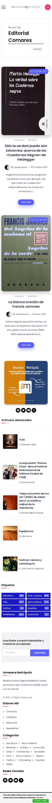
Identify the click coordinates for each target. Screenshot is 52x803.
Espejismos (26, 531)
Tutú (22, 439)
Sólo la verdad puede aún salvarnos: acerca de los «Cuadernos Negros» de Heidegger (26, 153)
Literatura (19, 140)
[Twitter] (23, 410)
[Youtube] (28, 410)
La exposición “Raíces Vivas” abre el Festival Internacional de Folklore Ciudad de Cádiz (33, 470)
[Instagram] (34, 410)
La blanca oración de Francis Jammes (25, 304)
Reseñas (32, 140)
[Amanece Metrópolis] (26, 7)
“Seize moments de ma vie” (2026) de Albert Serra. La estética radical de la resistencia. (34, 501)
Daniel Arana (20, 167)
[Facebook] (18, 410)
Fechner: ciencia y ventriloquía (30, 561)
